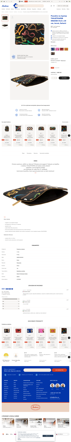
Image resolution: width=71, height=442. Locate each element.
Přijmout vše (48, 435)
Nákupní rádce (26, 391)
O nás (37, 386)
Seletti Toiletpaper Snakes (22, 273)
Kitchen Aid (16, 388)
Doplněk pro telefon (21, 271)
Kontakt (25, 399)
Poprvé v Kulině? (39, 390)
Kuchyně (5, 382)
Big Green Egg (16, 390)
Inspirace (59, 9)
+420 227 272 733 (55, 393)
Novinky (63, 9)
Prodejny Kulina (39, 382)
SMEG (15, 386)
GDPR (24, 397)
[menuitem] (3, 9)
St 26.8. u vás (53, 58)
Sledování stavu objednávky (41, 392)
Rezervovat (63, 60)
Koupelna (6, 392)
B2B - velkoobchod (40, 388)
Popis (23, 153)
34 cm (18, 265)
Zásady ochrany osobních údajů (26, 434)
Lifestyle (5, 394)
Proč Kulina (38, 396)
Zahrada (5, 390)
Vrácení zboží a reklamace (28, 382)
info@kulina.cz (54, 397)
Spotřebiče (6, 388)
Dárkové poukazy (26, 393)
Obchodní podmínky (27, 395)
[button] (7, 344)
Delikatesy (6, 386)
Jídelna (5, 384)
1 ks (17, 268)
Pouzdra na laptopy (21, 249)
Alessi (15, 384)
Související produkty (44, 153)
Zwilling (15, 394)
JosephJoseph (16, 392)
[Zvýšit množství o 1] (56, 78)
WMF (15, 382)
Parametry (29, 153)
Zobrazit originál (27, 291)
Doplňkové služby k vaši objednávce (28, 385)
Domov (5, 396)
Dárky (68, 9)
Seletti (18, 276)
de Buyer (15, 396)
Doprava (25, 389)
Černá (18, 260)
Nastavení (19, 439)
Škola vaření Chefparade (41, 394)
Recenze (36, 153)
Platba (24, 387)
